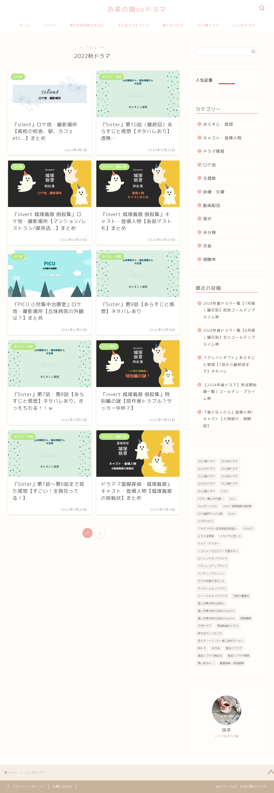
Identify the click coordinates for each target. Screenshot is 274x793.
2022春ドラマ (206, 476)
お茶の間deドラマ (137, 9)
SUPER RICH (205, 521)
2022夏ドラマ (229, 469)
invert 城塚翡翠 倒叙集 (237, 506)
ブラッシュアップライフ (212, 566)
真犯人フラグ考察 (238, 656)
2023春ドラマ (206, 491)
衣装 (207, 246)
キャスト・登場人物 (222, 138)
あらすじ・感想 (218, 124)
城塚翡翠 (245, 618)
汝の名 (216, 648)
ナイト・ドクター (208, 543)
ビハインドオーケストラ (212, 558)
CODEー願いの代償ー (210, 499)
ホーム (24, 25)
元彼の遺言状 (241, 596)
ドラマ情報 (213, 151)
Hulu (232, 499)
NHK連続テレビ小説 (210, 513)
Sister (232, 513)
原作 (207, 219)
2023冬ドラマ (206, 484)
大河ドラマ (204, 626)
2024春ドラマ (208, 25)
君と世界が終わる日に (87, 25)
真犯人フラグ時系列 (210, 656)
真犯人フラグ (234, 648)
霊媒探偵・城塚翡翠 (232, 663)
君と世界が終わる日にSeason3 (216, 611)
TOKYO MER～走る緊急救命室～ (217, 528)
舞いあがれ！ (206, 663)
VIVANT (49, 25)
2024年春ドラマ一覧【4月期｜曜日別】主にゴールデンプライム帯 (229, 337)
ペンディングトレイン (211, 573)
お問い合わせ (62, 786)
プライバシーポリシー (28, 786)
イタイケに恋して (230, 536)
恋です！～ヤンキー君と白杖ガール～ (220, 641)
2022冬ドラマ (206, 469)
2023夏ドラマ (229, 484)
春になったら (172, 25)
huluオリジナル (207, 506)
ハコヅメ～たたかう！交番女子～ (218, 551)
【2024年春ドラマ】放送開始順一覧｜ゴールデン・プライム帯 (230, 391)
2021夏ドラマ (206, 461)
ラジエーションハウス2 (212, 588)
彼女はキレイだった (210, 633)
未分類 (209, 232)
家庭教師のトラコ (227, 626)
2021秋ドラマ (229, 461)
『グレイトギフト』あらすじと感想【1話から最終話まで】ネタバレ (229, 364)
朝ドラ (202, 648)
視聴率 (209, 259)
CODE (224, 491)
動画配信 (211, 205)
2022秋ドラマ (229, 476)
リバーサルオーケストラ (212, 596)
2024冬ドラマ (244, 25)
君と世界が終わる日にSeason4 (216, 618)
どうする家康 (206, 536)
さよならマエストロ (133, 25)
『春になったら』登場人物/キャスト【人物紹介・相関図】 (228, 418)
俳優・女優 (213, 192)
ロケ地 (209, 165)
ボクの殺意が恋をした (211, 581)
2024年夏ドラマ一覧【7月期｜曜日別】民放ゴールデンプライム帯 (229, 310)
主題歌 (209, 178)
